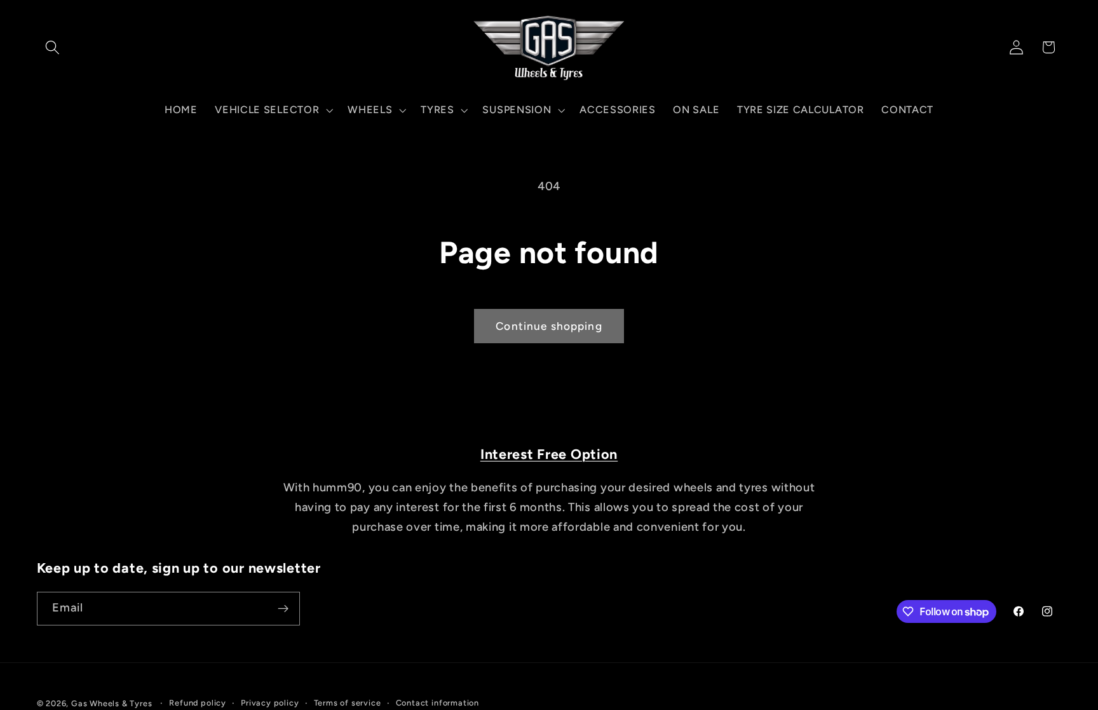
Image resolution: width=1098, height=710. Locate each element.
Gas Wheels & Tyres (111, 703)
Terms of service (347, 702)
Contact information (437, 702)
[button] (53, 47)
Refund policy (197, 702)
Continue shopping (549, 326)
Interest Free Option (549, 454)
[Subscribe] (283, 609)
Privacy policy (270, 702)
